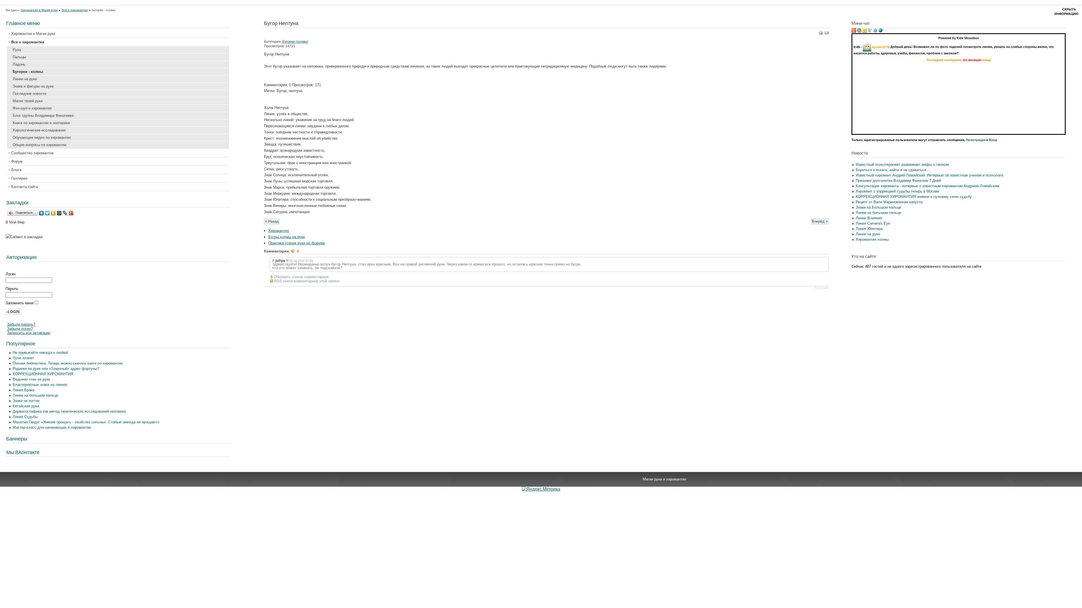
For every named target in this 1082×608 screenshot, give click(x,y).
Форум (17, 161)
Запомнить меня (20, 303)
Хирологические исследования (39, 130)
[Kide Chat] (880, 31)
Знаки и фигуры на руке (33, 86)
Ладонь (19, 64)
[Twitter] (47, 213)
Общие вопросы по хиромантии (39, 145)
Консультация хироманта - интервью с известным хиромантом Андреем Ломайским (927, 186)
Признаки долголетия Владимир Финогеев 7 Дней (898, 180)
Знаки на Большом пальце (878, 207)
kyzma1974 (880, 46)
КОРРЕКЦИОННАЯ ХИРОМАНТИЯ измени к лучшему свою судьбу (914, 197)
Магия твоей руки (28, 101)
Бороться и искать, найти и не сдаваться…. (893, 170)
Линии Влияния (869, 218)
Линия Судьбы (25, 417)
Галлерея (19, 178)
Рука (17, 50)
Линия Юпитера (869, 229)
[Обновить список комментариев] (299, 251)
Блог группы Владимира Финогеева (43, 115)
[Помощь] (875, 31)
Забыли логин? (20, 329)
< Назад (272, 221)
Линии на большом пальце (35, 395)
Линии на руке (25, 79)
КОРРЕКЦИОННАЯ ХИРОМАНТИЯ (43, 374)
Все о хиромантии (75, 10)
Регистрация (975, 140)
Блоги (16, 170)
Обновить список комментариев (301, 277)
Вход (993, 140)
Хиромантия (278, 231)
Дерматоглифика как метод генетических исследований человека (69, 411)
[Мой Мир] (59, 213)
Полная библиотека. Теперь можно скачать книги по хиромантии (68, 363)
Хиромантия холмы (872, 239)
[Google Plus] (71, 213)
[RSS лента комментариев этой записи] (293, 251)
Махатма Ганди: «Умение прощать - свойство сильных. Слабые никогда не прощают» (86, 422)
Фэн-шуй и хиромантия (32, 108)
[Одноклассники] (53, 213)
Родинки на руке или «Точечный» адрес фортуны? (56, 368)
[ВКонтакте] (42, 213)
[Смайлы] (864, 31)
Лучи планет (23, 358)
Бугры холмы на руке (286, 237)
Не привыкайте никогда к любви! (40, 352)
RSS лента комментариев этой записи (307, 281)
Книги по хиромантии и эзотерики (41, 123)
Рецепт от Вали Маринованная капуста (889, 202)
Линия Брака (23, 390)
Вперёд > (820, 221)
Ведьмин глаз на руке (31, 379)
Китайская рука (26, 406)
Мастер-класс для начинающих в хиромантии (52, 427)
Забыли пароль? (21, 324)
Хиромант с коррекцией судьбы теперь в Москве (897, 191)
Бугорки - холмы (28, 72)
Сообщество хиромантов (32, 153)
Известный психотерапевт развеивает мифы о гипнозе (902, 164)
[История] (870, 31)
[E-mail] (826, 34)
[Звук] (859, 31)
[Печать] (821, 34)
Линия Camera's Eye (873, 223)
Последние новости (29, 93)
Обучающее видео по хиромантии (42, 137)
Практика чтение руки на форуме (296, 243)
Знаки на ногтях (26, 401)
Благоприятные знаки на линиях (40, 385)
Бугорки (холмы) (295, 41)
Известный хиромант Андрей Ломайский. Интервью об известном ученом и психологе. (930, 175)
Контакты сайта (24, 187)
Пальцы (19, 57)
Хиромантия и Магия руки (39, 10)
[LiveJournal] (65, 213)
